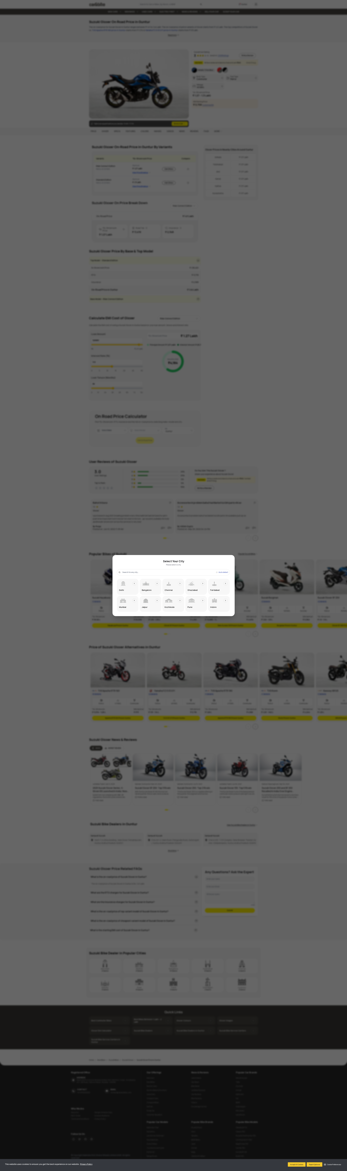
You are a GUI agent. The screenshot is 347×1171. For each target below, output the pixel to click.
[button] (332, 1164)
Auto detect (223, 572)
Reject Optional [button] (314, 1164)
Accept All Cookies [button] (296, 1164)
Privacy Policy (86, 1164)
